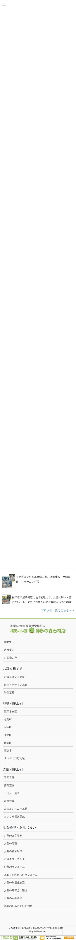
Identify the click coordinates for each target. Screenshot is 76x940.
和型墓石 (9, 692)
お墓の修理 (10, 843)
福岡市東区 (10, 711)
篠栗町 (8, 742)
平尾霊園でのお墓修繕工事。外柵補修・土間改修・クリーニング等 (43, 579)
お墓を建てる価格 (14, 676)
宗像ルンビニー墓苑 (15, 808)
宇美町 (8, 727)
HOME (8, 642)
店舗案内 (9, 649)
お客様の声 (10, 657)
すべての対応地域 (14, 758)
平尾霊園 (9, 777)
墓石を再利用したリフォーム (21, 874)
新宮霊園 (9, 800)
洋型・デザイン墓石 (15, 684)
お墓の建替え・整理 (15, 890)
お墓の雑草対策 (13, 851)
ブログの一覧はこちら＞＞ (57, 610)
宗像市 (8, 750)
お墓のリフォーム (14, 866)
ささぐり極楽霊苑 (14, 816)
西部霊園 (9, 785)
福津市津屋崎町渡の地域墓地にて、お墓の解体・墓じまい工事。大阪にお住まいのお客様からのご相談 (41, 599)
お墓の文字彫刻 (13, 835)
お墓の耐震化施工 (14, 882)
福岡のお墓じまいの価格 (18, 905)
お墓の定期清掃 (13, 898)
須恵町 (8, 734)
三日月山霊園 (12, 793)
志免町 (8, 719)
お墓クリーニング (14, 858)
